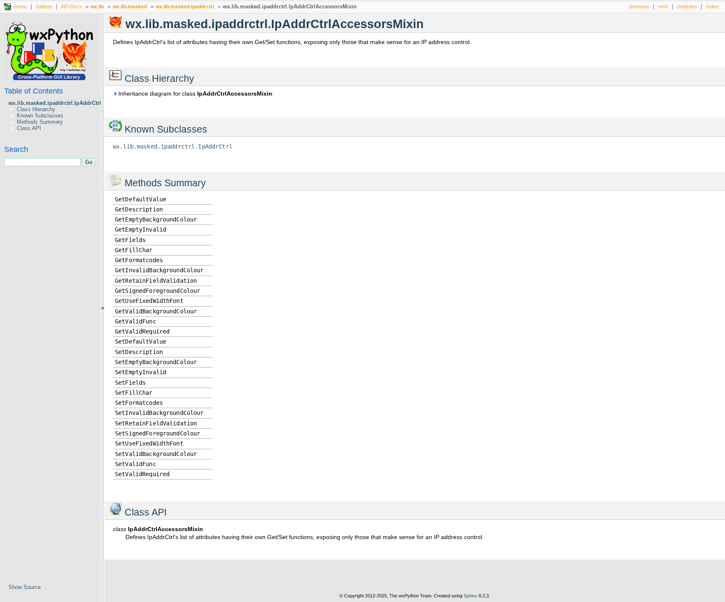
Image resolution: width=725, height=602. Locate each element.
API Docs (71, 6)
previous (639, 6)
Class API (29, 128)
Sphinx (470, 595)
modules (687, 6)
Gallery (44, 6)
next (663, 6)
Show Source (24, 587)
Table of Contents (33, 91)
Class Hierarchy (36, 109)
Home (20, 6)
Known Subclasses (40, 115)
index (712, 6)
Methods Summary (40, 122)
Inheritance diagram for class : (195, 93)
